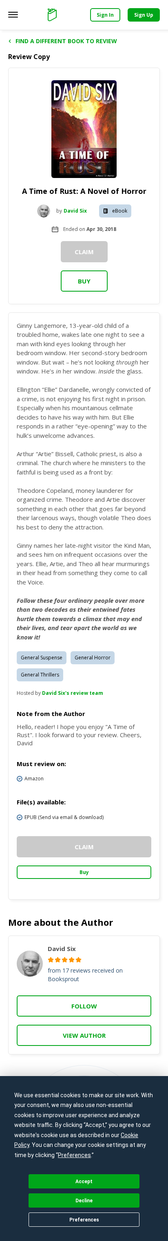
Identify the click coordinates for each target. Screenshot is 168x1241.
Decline (84, 1201)
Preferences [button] (74, 1155)
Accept (84, 1181)
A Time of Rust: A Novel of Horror (84, 191)
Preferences (84, 1220)
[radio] (51, 960)
